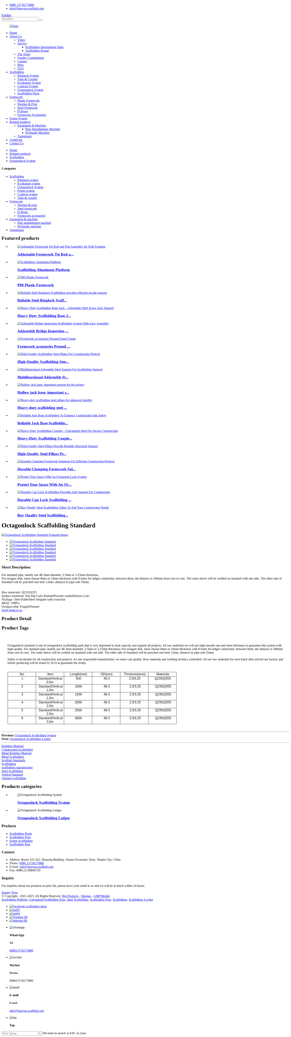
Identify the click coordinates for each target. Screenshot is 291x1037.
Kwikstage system (28, 183)
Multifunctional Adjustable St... (42, 377)
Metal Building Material (16, 753)
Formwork (16, 97)
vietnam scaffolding (14, 778)
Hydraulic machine (29, 226)
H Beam (22, 111)
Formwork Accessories (31, 114)
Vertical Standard (12, 774)
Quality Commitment (30, 57)
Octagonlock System (30, 90)
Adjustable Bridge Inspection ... (42, 331)
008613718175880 (21, 950)
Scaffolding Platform (15, 899)
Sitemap (86, 896)
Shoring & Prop (27, 104)
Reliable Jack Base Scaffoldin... (42, 423)
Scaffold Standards (13, 760)
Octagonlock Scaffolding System (35, 735)
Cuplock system (27, 194)
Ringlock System (28, 75)
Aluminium (24, 136)
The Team (23, 54)
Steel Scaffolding (12, 771)
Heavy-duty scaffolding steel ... (42, 408)
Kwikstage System (29, 82)
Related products (20, 122)
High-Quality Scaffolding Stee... (43, 362)
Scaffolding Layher (141, 899)
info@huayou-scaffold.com (27, 8)
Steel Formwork (27, 107)
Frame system (26, 190)
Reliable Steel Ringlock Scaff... (42, 300)
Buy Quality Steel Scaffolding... (42, 515)
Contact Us (17, 143)
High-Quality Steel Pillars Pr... (41, 454)
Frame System (18, 118)
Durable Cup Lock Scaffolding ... (44, 500)
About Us (16, 36)
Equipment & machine (24, 219)
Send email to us (12, 610)
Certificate (16, 139)
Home (13, 32)
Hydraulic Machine (37, 132)
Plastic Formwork (28, 100)
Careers (22, 61)
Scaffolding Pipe (20, 844)
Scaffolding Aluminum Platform (43, 270)
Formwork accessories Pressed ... (43, 346)
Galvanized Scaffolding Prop (47, 899)
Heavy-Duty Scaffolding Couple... (44, 438)
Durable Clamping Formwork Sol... (46, 469)
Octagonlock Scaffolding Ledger (30, 739)
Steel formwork (27, 208)
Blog (20, 65)
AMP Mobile (101, 896)
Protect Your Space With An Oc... (44, 484)
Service (22, 43)
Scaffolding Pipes (28, 93)
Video (21, 40)
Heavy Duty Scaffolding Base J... (44, 316)
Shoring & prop (27, 205)
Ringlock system (27, 180)
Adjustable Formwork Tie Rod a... (45, 254)
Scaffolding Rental (37, 50)
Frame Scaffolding (21, 840)
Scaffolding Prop (20, 837)
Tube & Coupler (27, 79)
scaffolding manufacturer (17, 767)
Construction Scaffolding (17, 749)
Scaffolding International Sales (44, 47)
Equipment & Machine (31, 125)
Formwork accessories (31, 215)
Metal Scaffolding (13, 756)
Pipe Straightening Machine (42, 129)
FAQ (20, 68)
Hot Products (70, 896)
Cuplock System (27, 86)
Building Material (13, 746)
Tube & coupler (27, 198)
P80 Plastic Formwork (35, 285)
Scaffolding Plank (21, 833)
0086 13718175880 (22, 5)
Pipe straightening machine (34, 222)
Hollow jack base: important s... (43, 392)
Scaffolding (17, 72)
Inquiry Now (10, 892)
